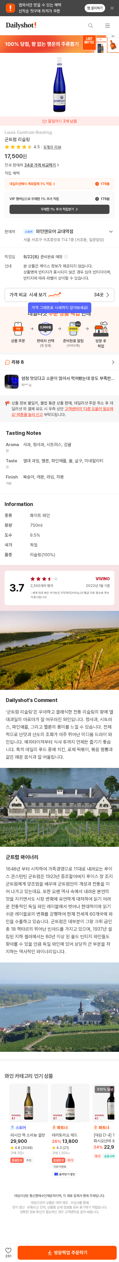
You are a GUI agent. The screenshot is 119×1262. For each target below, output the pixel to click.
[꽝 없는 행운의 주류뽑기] (59, 44)
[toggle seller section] (110, 231)
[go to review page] (113, 362)
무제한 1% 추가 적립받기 (57, 209)
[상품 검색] (90, 25)
